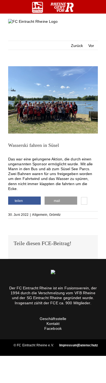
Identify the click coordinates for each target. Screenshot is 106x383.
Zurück (77, 45)
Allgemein (39, 215)
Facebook (53, 328)
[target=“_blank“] (37, 7)
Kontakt (53, 323)
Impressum (68, 345)
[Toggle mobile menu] (95, 26)
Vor (91, 45)
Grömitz (55, 215)
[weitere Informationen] (84, 201)
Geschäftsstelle (53, 318)
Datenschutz (88, 345)
